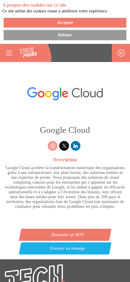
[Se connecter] (121, 53)
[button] (9, 53)
